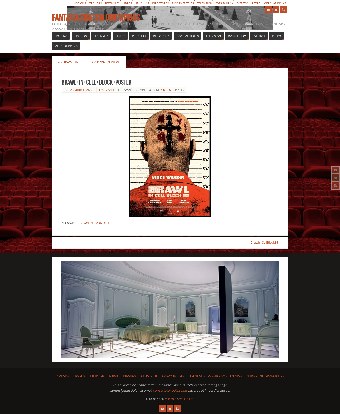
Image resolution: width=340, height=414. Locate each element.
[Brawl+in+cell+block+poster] (170, 156)
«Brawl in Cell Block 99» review (88, 62)
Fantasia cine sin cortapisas (96, 17)
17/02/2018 (106, 90)
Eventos (242, 3)
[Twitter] (335, 177)
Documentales (183, 3)
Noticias (80, 3)
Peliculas (142, 3)
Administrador (82, 90)
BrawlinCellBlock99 (264, 242)
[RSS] (335, 185)
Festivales (112, 3)
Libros (127, 3)
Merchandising (275, 3)
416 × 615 (167, 90)
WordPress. (186, 399)
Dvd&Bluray (224, 3)
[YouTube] (335, 170)
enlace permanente (94, 223)
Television (204, 3)
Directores (160, 3)
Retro (256, 3)
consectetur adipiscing (170, 390)
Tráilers (95, 3)
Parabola (170, 399)
